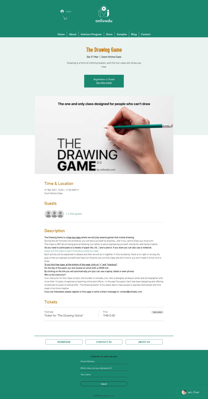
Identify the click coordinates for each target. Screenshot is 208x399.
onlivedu (103, 20)
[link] (65, 18)
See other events (104, 82)
